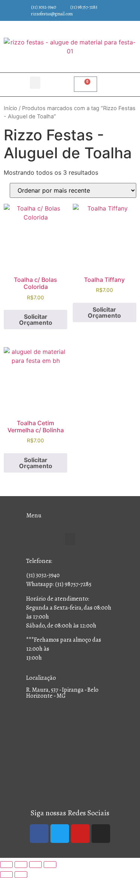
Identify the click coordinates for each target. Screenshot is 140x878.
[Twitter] (59, 833)
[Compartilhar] (35, 864)
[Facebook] (39, 833)
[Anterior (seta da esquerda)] (6, 874)
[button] (35, 83)
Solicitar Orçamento (35, 319)
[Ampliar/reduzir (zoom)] (6, 864)
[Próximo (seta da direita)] (21, 874)
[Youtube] (80, 833)
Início (10, 108)
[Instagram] (100, 833)
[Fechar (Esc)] (50, 864)
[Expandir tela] (21, 864)
